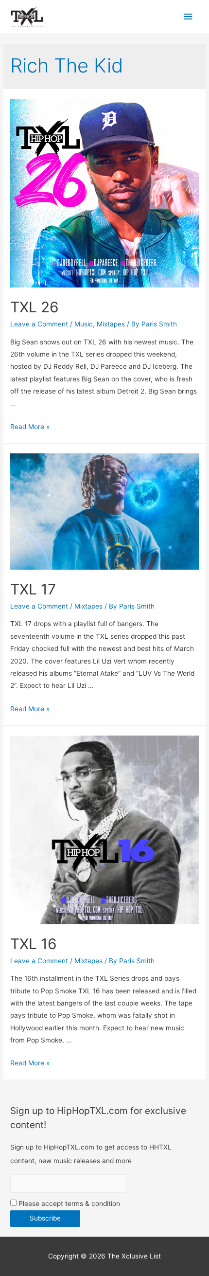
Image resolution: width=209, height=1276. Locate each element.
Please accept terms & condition (68, 1203)
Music (83, 324)
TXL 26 (34, 307)
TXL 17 (33, 589)
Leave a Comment (39, 324)
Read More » (30, 427)
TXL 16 (33, 944)
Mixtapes (111, 324)
